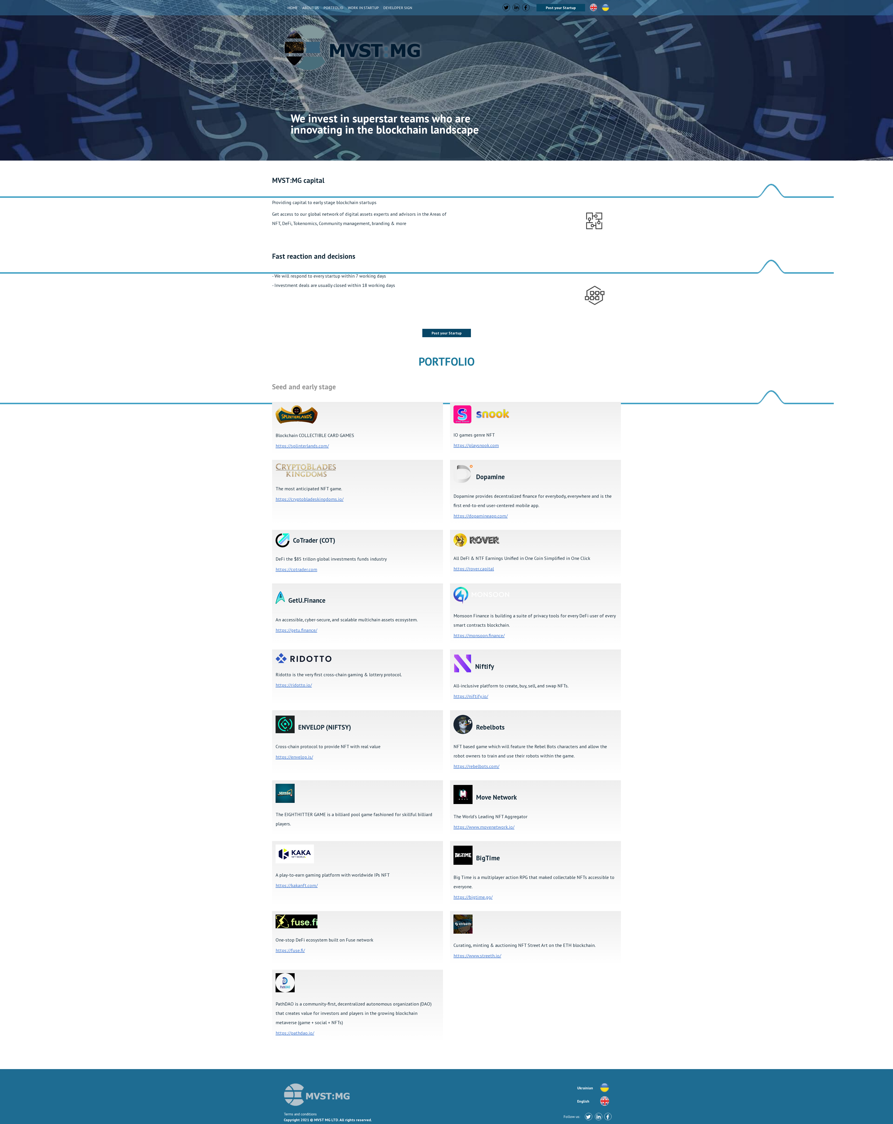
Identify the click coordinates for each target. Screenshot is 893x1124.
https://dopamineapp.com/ (480, 516)
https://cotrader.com (296, 569)
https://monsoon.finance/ (479, 636)
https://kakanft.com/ (297, 885)
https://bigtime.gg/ (473, 897)
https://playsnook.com (476, 445)
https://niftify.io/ (470, 696)
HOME (293, 7)
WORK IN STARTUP (364, 7)
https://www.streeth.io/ (477, 956)
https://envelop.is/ (294, 757)
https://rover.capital (473, 569)
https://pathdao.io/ (295, 1033)
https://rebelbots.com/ (476, 766)
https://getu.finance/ (296, 630)
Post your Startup (561, 7)
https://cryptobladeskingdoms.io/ (309, 499)
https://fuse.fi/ (290, 950)
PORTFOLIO (333, 7)
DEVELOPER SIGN (397, 7)
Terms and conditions (300, 1114)
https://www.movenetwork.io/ (483, 827)
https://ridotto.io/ (294, 685)
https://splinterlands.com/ (302, 446)
